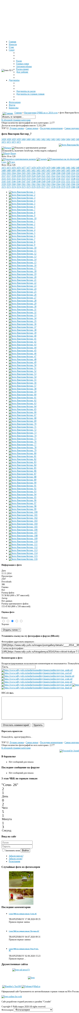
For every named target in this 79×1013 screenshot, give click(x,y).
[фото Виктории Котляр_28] (22, 300)
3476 (13, 167)
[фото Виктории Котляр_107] (23, 532)
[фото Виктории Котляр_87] (22, 474)
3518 (13, 176)
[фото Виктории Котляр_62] (22, 400)
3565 (63, 184)
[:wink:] (36, 679)
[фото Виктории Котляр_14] (22, 259)
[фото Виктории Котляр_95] (22, 497)
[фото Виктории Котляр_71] (22, 427)
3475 (3, 167)
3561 (23, 184)
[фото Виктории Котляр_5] (22, 203)
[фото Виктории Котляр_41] (22, 339)
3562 (33, 184)
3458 (3, 139)
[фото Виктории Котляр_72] (22, 430)
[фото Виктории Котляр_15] (22, 262)
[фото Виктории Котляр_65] (22, 409)
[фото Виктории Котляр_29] (22, 303)
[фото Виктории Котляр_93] (22, 491)
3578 (53, 187)
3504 (13, 173)
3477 (23, 167)
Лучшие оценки (17, 128)
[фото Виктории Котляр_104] (23, 524)
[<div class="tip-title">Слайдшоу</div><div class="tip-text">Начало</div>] (6, 147)
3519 (23, 176)
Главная (18, 112)
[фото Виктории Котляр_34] (22, 318)
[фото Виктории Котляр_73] (22, 433)
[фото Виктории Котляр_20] (22, 277)
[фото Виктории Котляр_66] (22, 412)
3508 (53, 173)
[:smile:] (37, 670)
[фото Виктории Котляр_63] (22, 403)
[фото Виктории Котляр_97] (22, 503)
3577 (43, 187)
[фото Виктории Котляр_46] (22, 353)
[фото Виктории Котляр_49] (22, 362)
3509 (63, 173)
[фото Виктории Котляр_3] (22, 198)
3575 (23, 187)
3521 (43, 176)
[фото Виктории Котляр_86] (22, 471)
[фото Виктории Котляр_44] (22, 347)
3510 (73, 173)
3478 (33, 167)
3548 (33, 181)
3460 (23, 139)
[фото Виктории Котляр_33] (22, 315)
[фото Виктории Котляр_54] (22, 377)
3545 (3, 181)
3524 (73, 176)
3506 (33, 173)
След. (4, 162)
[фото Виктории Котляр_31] (22, 309)
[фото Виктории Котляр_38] (22, 330)
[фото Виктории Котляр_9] (22, 215)
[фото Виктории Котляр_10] (22, 218)
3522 (53, 176)
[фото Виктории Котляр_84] (22, 465)
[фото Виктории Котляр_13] (22, 256)
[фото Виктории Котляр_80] (22, 453)
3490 (13, 170)
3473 (13, 142)
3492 (33, 170)
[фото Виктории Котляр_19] (22, 274)
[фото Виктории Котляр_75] (22, 438)
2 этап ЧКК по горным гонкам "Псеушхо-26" (24, 931)
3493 (43, 170)
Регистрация (14, 861)
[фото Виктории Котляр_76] (22, 441)
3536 (53, 178)
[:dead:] (36, 687)
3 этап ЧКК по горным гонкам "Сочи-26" (23, 914)
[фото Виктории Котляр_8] (22, 212)
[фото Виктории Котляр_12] (22, 253)
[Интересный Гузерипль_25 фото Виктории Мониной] (21, 887)
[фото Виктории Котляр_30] (22, 306)
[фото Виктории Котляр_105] (23, 526)
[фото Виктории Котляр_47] (22, 356)
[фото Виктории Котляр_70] (22, 424)
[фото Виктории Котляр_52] (22, 371)
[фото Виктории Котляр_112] (23, 547)
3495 (63, 170)
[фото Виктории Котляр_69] (22, 421)
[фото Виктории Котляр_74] (22, 435)
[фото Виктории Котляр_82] (22, 459)
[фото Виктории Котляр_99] (22, 509)
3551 (63, 181)
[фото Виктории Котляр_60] (22, 394)
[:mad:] (36, 685)
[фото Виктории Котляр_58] (22, 388)
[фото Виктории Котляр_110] (23, 541)
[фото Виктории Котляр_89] (22, 480)
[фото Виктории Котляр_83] (22, 462)
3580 (73, 187)
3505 (23, 173)
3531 (3, 178)
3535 (43, 178)
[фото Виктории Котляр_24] (22, 289)
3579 (63, 187)
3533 (23, 178)
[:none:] (36, 682)
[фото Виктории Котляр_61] (22, 397)
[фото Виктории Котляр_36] (22, 324)
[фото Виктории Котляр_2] (22, 195)
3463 (53, 139)
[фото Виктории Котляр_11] (22, 250)
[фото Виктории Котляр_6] (22, 206)
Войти (25, 850)
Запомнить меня (13, 850)
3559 (3, 184)
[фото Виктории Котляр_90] (22, 482)
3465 (73, 139)
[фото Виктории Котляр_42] (22, 341)
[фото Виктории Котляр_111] (23, 544)
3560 (13, 184)
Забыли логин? (15, 858)
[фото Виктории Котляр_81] (22, 456)
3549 (43, 181)
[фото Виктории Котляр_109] (23, 538)
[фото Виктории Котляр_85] (22, 468)
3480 (53, 167)
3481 (63, 167)
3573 (3, 187)
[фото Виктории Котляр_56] (22, 383)
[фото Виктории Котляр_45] (22, 350)
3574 (13, 187)
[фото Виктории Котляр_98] (22, 506)
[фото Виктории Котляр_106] (23, 529)
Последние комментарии (51, 128)
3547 (23, 181)
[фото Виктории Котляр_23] (22, 286)
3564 (53, 184)
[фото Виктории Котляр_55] (22, 380)
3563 (43, 184)
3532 (13, 178)
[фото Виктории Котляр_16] (22, 265)
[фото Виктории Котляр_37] (22, 327)
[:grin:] (37, 676)
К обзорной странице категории (15, 120)
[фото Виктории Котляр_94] (22, 494)
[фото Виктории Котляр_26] (22, 294)
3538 (73, 178)
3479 (43, 167)
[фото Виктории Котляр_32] (22, 312)
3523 (63, 176)
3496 (73, 170)
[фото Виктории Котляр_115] (23, 556)
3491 (23, 170)
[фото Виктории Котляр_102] (23, 518)
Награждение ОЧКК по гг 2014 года (41, 112)
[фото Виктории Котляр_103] (23, 521)
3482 (73, 167)
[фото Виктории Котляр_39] (22, 333)
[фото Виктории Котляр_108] (23, 535)
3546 (13, 181)
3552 (73, 181)
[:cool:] (36, 673)
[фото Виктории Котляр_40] (22, 336)
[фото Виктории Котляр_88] (22, 477)
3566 (73, 184)
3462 (43, 139)
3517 (3, 176)
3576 (33, 187)
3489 (3, 170)
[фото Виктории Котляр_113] (23, 550)
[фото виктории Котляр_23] (21, 904)
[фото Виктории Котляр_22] (22, 283)
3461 (33, 139)
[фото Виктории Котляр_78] (22, 447)
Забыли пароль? (16, 856)
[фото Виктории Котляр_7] (18, 159)
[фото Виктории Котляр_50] (22, 365)
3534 (33, 178)
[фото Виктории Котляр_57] (22, 386)
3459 (13, 139)
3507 (43, 173)
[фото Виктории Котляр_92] (22, 488)
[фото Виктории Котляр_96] (22, 500)
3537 (63, 178)
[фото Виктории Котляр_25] (22, 292)
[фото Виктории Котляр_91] (22, 485)
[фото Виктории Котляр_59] (22, 391)
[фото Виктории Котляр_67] (22, 415)
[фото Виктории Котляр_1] (22, 192)
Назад (13, 153)
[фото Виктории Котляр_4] (22, 201)
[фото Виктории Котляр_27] (22, 297)
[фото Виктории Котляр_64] (22, 406)
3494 (53, 170)
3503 (3, 173)
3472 (3, 142)
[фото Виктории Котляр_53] (22, 374)
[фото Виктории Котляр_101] (23, 515)
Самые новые (32, 128)
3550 (53, 181)
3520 (33, 176)
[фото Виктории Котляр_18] (22, 271)
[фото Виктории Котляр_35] (22, 321)
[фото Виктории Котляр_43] (22, 344)
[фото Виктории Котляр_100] (23, 512)
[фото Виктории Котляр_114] (23, 553)
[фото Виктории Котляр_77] (22, 444)
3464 (63, 139)
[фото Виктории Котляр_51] (22, 368)
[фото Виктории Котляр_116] (23, 559)
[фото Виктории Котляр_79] (22, 450)
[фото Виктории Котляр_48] (22, 359)
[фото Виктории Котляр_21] (22, 280)
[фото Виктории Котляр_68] (22, 418)
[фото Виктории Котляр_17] (22, 268)
